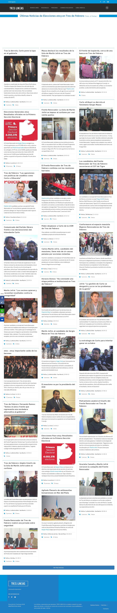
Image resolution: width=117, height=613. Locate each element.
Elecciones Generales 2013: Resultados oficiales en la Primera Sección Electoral (19, 114)
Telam (49, 268)
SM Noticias (89, 214)
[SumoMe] (2, 319)
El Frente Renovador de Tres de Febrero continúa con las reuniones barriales (58, 168)
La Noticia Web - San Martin (18, 102)
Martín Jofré (70, 89)
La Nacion (50, 239)
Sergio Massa (22, 143)
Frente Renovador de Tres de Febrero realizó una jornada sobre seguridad (19, 523)
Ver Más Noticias (58, 567)
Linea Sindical (80, 8)
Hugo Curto (59, 361)
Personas (54, 8)
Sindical (7, 280)
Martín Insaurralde (18, 147)
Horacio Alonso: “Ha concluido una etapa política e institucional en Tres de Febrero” (58, 281)
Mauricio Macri (46, 312)
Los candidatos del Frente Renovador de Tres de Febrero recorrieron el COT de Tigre (93, 163)
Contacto (106, 608)
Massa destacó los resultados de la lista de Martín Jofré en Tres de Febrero (58, 53)
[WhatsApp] (2, 311)
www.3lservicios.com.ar (14, 606)
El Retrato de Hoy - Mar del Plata (57, 534)
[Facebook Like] (2, 302)
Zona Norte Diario (15, 217)
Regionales (45, 8)
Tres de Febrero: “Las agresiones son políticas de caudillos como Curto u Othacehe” (19, 175)
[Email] (2, 315)
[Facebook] (101, 1)
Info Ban (50, 321)
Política (7, 102)
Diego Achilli (100, 199)
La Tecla (12, 394)
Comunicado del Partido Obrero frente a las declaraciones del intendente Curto (18, 229)
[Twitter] (105, 1)
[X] (2, 306)
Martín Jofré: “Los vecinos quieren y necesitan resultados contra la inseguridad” (20, 293)
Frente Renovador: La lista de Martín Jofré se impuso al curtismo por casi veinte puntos (58, 112)
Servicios (103, 605)
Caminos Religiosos (66, 8)
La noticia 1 (13, 163)
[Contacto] (108, 1)
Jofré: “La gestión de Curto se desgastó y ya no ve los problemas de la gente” (95, 286)
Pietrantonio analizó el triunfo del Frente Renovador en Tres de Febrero (94, 403)
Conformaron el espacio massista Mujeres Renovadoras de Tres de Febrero (94, 227)
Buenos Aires (34, 8)
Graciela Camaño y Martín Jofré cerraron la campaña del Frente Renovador (93, 466)
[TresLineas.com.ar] (18, 7)
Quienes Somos (94, 605)
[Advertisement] (58, 32)
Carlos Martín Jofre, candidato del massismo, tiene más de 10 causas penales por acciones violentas (57, 251)
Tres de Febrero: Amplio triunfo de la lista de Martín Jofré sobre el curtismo (20, 465)
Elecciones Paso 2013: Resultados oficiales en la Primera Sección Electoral (57, 438)
